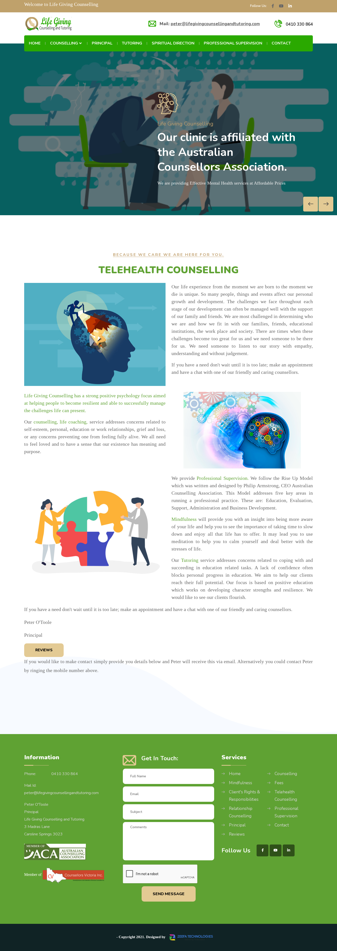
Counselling (64, 43)
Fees (279, 783)
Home (34, 43)
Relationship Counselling (240, 812)
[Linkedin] (290, 6)
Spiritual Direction (173, 43)
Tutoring (132, 43)
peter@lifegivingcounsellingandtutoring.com (215, 24)
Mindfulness (240, 783)
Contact (281, 43)
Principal (102, 43)
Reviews (44, 650)
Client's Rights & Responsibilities (244, 795)
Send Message (169, 894)
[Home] (48, 24)
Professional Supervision (233, 43)
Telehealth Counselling (286, 795)
